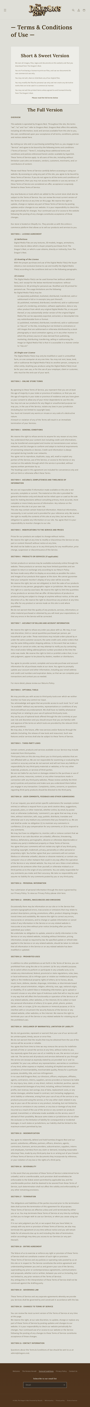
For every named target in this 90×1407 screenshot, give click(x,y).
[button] (5, 10)
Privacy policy (60, 1400)
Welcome (16, 1371)
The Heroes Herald (29, 1371)
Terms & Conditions (46, 1371)
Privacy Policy (61, 1371)
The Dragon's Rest (23, 1400)
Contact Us (73, 1371)
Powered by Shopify (36, 1400)
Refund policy (49, 1400)
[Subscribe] (64, 1385)
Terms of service (72, 1400)
